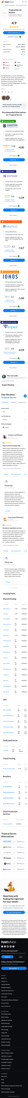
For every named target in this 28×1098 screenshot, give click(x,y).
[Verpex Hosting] (10, 327)
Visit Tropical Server (14, 32)
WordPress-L (6, 652)
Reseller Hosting (5, 1042)
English (7, 427)
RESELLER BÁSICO (8, 786)
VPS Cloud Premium (8, 727)
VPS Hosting (4, 1029)
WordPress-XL (7, 669)
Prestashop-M (7, 640)
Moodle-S (5, 635)
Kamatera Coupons (6, 1056)
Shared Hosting (5, 1023)
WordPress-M (7, 624)
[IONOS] (10, 276)
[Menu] (25, 2)
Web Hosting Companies (8, 1092)
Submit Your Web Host (7, 990)
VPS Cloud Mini (7, 710)
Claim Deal (13, 159)
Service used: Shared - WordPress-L (12, 468)
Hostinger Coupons (6, 1062)
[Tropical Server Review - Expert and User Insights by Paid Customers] (2, 92)
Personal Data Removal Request (9, 1000)
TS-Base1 (5, 750)
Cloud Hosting (5, 1036)
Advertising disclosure (21, 5)
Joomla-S (5, 613)
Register (7, 956)
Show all (23, 54)
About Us (3, 978)
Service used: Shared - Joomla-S (11, 545)
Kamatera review (9, 149)
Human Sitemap (5, 984)
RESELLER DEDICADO (8, 803)
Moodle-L (5, 680)
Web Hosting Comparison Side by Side (11, 1085)
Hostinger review (9, 199)
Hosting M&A (13, 968)
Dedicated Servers (6, 1039)
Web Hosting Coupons (7, 1053)
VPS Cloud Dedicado (8, 732)
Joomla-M (5, 630)
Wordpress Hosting (6, 1020)
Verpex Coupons (5, 1068)
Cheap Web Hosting (6, 1026)
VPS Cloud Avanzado (8, 721)
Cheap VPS (4, 1032)
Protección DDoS (7, 824)
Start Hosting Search (15, 912)
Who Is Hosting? (5, 1089)
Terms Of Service (5, 1006)
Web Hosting (4, 1017)
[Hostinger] (10, 176)
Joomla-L (5, 657)
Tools (2, 1082)
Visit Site (13, 210)
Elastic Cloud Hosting (8, 768)
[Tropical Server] (4, 13)
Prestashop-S (6, 619)
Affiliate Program (6, 987)
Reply (6, 474)
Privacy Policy (5, 1003)
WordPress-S (6, 608)
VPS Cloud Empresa (8, 715)
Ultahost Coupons (6, 1065)
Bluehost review (9, 250)
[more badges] (10, 100)
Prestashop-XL (7, 686)
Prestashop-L (6, 663)
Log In (20, 956)
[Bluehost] (10, 226)
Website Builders (5, 1045)
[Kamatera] (10, 126)
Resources (4, 1076)
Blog (2, 1079)
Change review (17, 474)
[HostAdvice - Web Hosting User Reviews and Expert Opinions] (7, 2)
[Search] (22, 2)
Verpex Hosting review (9, 352)
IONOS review (9, 300)
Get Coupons (14, 155)
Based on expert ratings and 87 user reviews (14, 29)
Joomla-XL (6, 674)
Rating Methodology (10, 5)
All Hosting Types (6, 1014)
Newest (5, 419)
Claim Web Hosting (6, 993)
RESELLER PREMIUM (8, 798)
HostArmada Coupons (7, 1059)
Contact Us (4, 981)
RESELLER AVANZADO (9, 792)
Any (4, 411)
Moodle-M (6, 646)
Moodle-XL (6, 692)
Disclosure (4, 997)
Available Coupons (14, 36)
